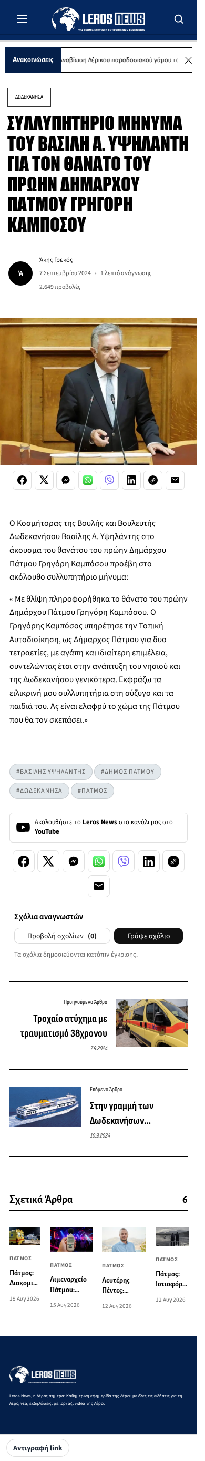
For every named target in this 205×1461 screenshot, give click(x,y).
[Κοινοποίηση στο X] (44, 480)
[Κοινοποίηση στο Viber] (109, 480)
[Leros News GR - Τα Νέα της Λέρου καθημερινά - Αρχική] (98, 19)
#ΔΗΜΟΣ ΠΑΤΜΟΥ (128, 771)
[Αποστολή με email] (175, 480)
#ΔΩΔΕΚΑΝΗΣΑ (39, 790)
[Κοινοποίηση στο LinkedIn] (131, 480)
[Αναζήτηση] (179, 19)
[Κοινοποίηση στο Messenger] (65, 480)
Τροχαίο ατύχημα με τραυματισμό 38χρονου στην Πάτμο (63, 1026)
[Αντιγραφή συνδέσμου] (153, 480)
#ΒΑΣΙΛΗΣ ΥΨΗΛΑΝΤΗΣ (51, 771)
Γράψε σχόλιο (149, 936)
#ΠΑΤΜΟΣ (92, 790)
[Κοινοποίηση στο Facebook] (22, 480)
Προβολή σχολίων (62, 936)
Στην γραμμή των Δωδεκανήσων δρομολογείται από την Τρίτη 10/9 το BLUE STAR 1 (136, 1114)
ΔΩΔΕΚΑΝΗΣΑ (29, 97)
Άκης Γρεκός (56, 260)
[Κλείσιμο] (188, 60)
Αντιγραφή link (38, 1448)
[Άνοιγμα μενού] (22, 19)
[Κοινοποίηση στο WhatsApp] (87, 480)
